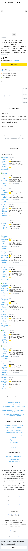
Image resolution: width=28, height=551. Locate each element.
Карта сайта (14, 447)
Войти (19, 2)
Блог (14, 444)
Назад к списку (2, 11)
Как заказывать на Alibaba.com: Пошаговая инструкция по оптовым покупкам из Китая (14, 405)
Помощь (14, 437)
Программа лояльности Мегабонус (14, 425)
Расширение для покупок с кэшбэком (14, 432)
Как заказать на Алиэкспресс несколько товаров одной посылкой (14, 415)
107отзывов (4, 70)
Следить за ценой (14, 108)
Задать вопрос (14, 440)
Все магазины (14, 442)
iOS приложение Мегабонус (14, 430)
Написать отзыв (14, 148)
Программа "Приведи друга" (14, 456)
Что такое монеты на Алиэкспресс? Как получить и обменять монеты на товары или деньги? (14, 410)
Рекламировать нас (14, 459)
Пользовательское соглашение (11, 524)
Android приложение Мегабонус (14, 427)
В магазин (14, 64)
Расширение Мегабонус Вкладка (14, 435)
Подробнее (16, 60)
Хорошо (14, 547)
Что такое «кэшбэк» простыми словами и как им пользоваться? (14, 401)
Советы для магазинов (14, 461)
